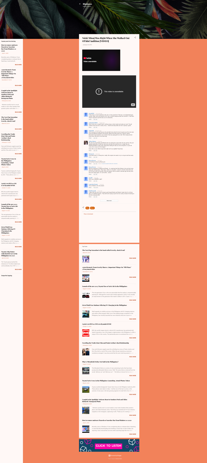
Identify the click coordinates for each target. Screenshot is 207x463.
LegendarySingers (93, 184)
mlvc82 (90, 177)
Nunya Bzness (92, 160)
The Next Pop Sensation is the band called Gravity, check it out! (103, 250)
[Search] (150, 4)
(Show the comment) (113, 163)
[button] (135, 38)
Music (92, 208)
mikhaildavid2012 (93, 122)
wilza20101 (91, 113)
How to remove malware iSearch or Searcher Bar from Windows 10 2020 (106, 420)
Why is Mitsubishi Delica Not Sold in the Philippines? (100, 362)
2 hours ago (99, 190)
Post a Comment (88, 214)
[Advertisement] (146, 34)
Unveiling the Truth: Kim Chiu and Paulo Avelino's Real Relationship (105, 343)
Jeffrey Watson (92, 141)
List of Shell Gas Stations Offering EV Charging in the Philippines (104, 305)
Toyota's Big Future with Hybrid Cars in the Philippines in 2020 (9, 254)
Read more (132, 258)
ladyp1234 (91, 130)
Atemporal (91, 154)
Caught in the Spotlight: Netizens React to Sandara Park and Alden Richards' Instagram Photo (9, 94)
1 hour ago (100, 141)
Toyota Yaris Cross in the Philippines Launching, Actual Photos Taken (106, 381)
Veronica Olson (119, 458)
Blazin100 (87, 4)
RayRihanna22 (92, 190)
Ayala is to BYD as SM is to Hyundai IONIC (97, 324)
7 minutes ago (102, 122)
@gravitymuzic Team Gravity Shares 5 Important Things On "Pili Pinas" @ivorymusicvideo (8, 73)
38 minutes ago (98, 130)
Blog (87, 208)
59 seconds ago (99, 113)
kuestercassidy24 (105, 163)
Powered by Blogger (115, 455)
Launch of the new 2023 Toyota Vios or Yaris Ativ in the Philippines (104, 286)
